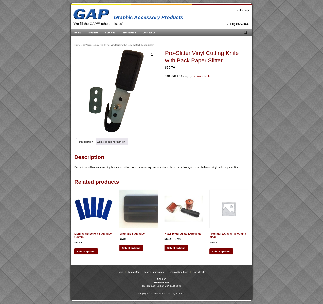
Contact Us (149, 32)
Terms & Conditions (178, 271)
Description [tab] (86, 141)
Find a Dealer (199, 271)
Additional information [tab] (111, 141)
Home (77, 32)
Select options (86, 251)
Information (129, 32)
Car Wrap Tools (90, 44)
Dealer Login (243, 10)
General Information (154, 271)
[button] (152, 55)
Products (93, 32)
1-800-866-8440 (161, 282)
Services (110, 32)
